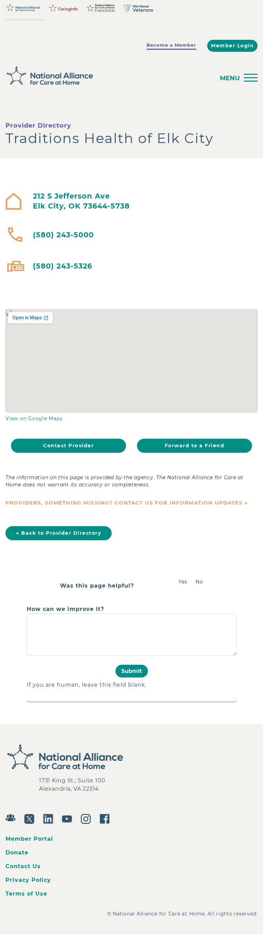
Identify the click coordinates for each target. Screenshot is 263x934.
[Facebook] (106, 818)
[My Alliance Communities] (12, 816)
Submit (131, 671)
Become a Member (171, 45)
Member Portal (29, 839)
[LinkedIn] (50, 818)
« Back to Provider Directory (58, 533)
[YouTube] (68, 818)
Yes (182, 582)
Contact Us (23, 866)
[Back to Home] (108, 76)
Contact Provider (68, 445)
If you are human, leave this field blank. (87, 685)
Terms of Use (26, 893)
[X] (31, 818)
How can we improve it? (65, 609)
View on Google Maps (33, 418)
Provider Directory (38, 125)
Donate (16, 852)
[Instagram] (87, 818)
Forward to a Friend (195, 445)
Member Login (232, 46)
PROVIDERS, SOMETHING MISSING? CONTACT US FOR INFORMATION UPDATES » (126, 502)
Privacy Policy (28, 880)
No (199, 582)
